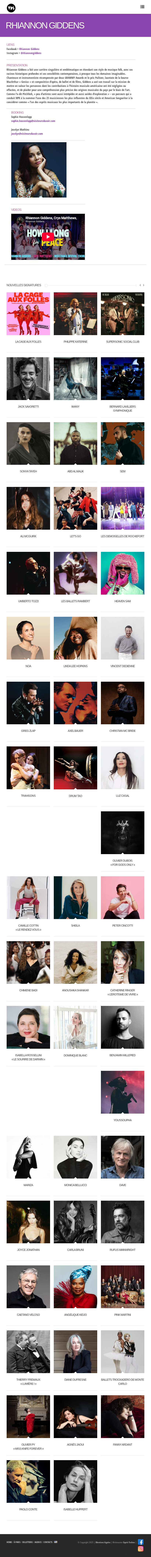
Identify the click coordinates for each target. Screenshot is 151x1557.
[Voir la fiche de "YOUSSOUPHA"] (122, 1111)
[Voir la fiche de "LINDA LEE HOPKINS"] (75, 657)
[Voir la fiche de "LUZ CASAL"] (122, 787)
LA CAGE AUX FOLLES (28, 341)
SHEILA (75, 925)
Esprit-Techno (129, 1542)
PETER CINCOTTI (122, 925)
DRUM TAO (75, 795)
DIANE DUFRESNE (75, 1379)
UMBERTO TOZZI (28, 601)
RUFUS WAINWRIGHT (122, 1249)
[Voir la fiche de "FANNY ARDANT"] (122, 1436)
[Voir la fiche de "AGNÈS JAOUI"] (75, 1436)
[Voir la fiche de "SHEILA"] (75, 917)
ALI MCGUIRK (28, 536)
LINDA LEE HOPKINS (75, 666)
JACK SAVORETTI (28, 406)
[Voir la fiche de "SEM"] (122, 463)
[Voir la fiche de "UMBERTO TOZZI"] (28, 592)
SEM (122, 471)
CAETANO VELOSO (28, 1314)
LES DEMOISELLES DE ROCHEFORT (122, 536)
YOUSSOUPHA (122, 1120)
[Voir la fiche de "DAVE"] (122, 1176)
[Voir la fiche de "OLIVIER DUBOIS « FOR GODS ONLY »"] (122, 852)
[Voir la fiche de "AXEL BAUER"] (75, 722)
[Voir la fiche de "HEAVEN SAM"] (122, 592)
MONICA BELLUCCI (75, 1185)
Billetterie (27, 1542)
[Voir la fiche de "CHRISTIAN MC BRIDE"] (122, 722)
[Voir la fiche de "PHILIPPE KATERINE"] (75, 333)
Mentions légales (103, 1542)
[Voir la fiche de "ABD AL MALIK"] (75, 463)
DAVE (122, 1185)
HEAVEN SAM (123, 601)
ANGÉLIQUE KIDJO (75, 1314)
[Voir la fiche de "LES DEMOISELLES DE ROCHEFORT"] (122, 528)
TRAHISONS (28, 795)
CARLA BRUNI (75, 1249)
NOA (28, 666)
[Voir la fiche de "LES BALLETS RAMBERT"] (75, 592)
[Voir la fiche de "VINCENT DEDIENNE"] (122, 657)
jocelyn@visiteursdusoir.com (27, 133)
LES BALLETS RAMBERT (75, 601)
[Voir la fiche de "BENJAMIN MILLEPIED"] (122, 1047)
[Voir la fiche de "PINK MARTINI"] (122, 1306)
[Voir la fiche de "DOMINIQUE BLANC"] (75, 1047)
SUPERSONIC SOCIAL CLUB (122, 341)
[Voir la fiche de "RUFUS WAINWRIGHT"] (122, 1241)
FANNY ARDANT (122, 1444)
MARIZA (28, 1185)
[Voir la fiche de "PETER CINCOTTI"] (122, 917)
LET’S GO (75, 536)
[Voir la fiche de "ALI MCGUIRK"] (28, 528)
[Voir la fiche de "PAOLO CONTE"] (28, 1501)
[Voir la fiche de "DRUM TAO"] (75, 787)
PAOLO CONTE (28, 1509)
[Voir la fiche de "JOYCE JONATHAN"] (28, 1241)
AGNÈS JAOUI (75, 1444)
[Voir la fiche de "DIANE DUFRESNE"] (75, 1371)
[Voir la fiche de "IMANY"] (75, 398)
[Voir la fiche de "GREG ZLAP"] (28, 722)
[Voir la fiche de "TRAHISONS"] (28, 787)
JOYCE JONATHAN (28, 1249)
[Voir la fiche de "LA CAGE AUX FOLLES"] (28, 333)
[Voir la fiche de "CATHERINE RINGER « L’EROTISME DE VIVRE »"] (122, 982)
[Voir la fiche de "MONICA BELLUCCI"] (75, 1176)
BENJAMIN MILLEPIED (123, 1055)
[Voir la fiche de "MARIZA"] (28, 1176)
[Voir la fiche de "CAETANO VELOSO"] (28, 1306)
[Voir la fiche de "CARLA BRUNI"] (75, 1241)
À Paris (17, 1542)
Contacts (47, 1542)
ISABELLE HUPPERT (75, 1509)
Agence (38, 1542)
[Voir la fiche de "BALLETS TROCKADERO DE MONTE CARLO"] (122, 1371)
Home (9, 1542)
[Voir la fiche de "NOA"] (28, 657)
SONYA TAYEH (28, 471)
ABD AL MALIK (75, 471)
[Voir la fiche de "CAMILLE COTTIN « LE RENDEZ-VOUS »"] (28, 917)
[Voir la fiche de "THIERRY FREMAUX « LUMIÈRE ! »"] (28, 1371)
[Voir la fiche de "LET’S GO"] (75, 528)
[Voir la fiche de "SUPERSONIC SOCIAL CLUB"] (122, 333)
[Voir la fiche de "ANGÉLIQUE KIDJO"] (75, 1306)
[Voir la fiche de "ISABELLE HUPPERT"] (75, 1501)
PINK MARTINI (122, 1314)
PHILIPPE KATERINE (75, 341)
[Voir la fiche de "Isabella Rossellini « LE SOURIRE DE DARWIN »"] (28, 1047)
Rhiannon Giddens (29, 49)
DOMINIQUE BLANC (75, 1055)
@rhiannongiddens (31, 53)
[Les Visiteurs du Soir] (41, 7)
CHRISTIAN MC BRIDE (123, 730)
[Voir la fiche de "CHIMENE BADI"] (28, 982)
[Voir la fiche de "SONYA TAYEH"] (28, 463)
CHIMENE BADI (28, 990)
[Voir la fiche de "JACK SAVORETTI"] (28, 398)
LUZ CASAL (122, 795)
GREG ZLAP (28, 730)
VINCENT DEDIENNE (122, 666)
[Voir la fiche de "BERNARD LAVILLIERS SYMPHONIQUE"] (122, 398)
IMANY (75, 406)
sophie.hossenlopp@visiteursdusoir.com (33, 121)
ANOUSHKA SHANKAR (75, 990)
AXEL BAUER (75, 730)
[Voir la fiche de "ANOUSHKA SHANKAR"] (75, 982)
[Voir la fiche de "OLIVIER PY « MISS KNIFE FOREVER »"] (28, 1436)
